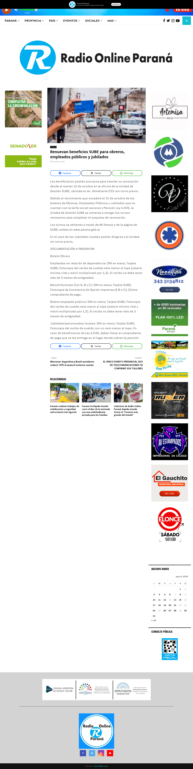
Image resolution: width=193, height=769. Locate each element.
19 (165, 605)
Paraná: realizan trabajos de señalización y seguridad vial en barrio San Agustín (64, 409)
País (52, 21)
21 (175, 605)
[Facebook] (165, 20)
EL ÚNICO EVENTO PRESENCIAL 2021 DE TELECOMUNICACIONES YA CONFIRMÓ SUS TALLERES (123, 365)
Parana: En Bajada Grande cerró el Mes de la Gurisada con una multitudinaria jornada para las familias (96, 410)
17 (154, 605)
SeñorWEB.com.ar (101, 766)
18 (159, 605)
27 (170, 610)
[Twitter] (169, 20)
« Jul (153, 620)
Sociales (92, 21)
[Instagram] (173, 20)
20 (170, 605)
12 (165, 599)
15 (180, 599)
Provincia (33, 21)
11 (159, 599)
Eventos (70, 21)
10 (154, 599)
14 (175, 599)
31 (154, 616)
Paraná (11, 21)
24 (154, 610)
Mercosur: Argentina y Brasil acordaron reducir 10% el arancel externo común (72, 363)
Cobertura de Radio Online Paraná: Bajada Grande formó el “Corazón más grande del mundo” (127, 410)
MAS (110, 21)
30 (185, 610)
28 (175, 610)
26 (164, 610)
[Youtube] (178, 20)
